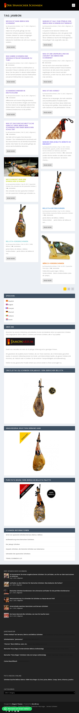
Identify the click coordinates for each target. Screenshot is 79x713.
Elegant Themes (17, 704)
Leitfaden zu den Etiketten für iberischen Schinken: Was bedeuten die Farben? (36, 583)
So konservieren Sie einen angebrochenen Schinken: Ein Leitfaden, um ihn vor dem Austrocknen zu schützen (42, 575)
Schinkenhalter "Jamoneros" (13, 639)
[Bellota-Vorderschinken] (21, 221)
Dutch (10, 320)
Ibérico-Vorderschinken (53, 263)
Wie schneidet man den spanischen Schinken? (16, 180)
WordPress (35, 704)
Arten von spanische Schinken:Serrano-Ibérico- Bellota (24, 535)
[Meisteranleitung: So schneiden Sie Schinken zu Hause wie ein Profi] (6, 599)
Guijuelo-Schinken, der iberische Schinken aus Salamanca (25, 549)
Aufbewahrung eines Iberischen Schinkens (20, 539)
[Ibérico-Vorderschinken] (58, 246)
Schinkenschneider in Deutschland (15, 92)
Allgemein (32, 26)
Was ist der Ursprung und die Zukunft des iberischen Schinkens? (56, 56)
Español (11, 301)
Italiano (11, 316)
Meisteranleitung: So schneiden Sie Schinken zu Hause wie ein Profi (32, 598)
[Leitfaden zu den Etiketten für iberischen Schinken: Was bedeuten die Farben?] (6, 584)
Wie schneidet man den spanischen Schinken (23, 186)
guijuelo (53, 149)
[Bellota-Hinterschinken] (58, 188)
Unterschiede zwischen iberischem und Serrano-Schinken (29, 606)
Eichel (68, 147)
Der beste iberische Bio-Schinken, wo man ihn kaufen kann (29, 614)
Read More (11, 47)
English (10, 305)
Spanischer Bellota (56, 213)
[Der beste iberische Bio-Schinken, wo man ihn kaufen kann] (6, 615)
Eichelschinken (46, 149)
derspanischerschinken (14, 26)
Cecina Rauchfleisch (10, 661)
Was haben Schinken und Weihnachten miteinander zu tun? (19, 58)
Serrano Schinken (65, 149)
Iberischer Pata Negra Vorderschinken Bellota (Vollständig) (24, 649)
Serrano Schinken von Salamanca (51, 151)
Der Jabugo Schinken (13, 544)
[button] (17, 709)
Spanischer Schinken (55, 153)
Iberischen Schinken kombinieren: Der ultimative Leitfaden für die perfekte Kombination (40, 591)
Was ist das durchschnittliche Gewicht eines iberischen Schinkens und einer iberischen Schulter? (20, 126)
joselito (58, 149)
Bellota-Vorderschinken (17, 241)
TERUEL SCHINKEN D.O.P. (14, 558)
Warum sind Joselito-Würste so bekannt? (57, 143)
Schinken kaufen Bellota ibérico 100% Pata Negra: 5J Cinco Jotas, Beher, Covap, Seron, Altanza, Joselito (38, 679)
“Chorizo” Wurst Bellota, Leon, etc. (15, 644)
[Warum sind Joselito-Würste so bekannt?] (58, 129)
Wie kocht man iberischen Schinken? (17, 22)
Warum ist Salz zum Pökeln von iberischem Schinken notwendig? (57, 22)
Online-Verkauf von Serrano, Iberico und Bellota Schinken (23, 634)
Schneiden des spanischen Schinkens (18, 554)
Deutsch (11, 312)
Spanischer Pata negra (38, 706)
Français (11, 308)
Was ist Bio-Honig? (51, 91)
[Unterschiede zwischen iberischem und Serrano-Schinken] (6, 607)
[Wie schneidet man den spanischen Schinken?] (21, 167)
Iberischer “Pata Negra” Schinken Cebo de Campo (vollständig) (25, 655)
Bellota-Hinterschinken (54, 208)
